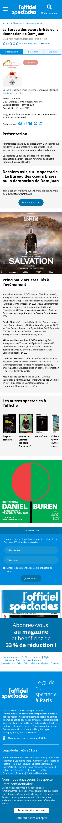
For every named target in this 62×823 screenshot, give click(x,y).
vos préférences (22, 797)
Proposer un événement (28, 660)
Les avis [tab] (53, 51)
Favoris (47, 43)
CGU (26, 663)
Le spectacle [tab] (11, 51)
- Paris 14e (25, 39)
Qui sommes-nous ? (13, 657)
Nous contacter (33, 657)
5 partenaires (25, 794)
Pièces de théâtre (21, 161)
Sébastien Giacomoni (14, 340)
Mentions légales (39, 663)
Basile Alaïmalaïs (12, 322)
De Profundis (42, 436)
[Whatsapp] (25, 124)
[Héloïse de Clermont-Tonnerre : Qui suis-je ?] (26, 423)
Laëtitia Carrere (11, 358)
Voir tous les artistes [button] (13, 93)
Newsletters (9, 663)
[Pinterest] (35, 124)
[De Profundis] (42, 423)
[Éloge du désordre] (9, 423)
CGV (19, 663)
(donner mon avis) (28, 43)
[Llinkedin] (40, 124)
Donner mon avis (31, 202)
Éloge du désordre (7, 438)
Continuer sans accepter (32, 818)
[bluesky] (30, 124)
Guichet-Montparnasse (20, 101)
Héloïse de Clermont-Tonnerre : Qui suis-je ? (25, 441)
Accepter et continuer (32, 810)
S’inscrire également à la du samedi (30, 569)
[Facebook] (20, 124)
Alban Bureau (10, 376)
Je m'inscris (31, 578)
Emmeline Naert (11, 294)
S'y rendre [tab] (33, 51)
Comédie (15, 98)
